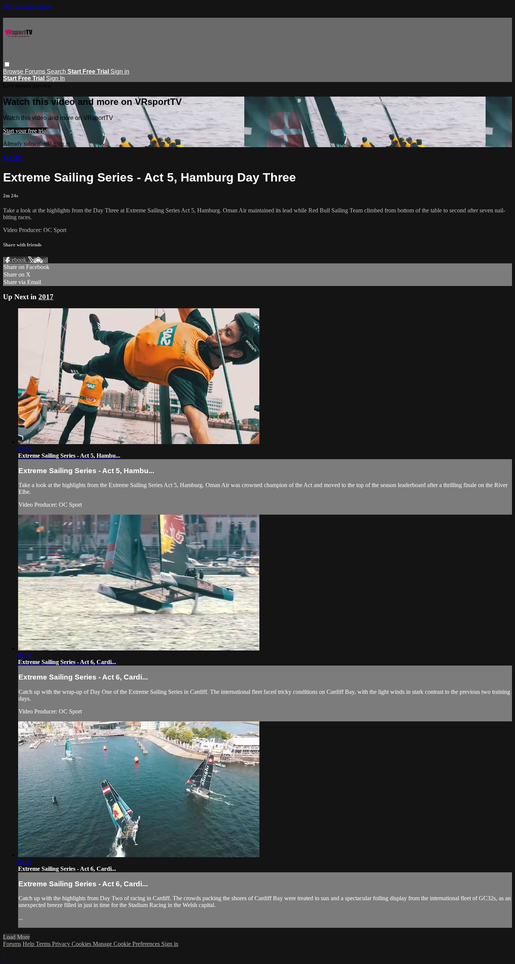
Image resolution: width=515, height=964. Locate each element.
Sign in (119, 71)
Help (29, 944)
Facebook (15, 260)
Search (57, 71)
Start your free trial (25, 131)
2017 (46, 297)
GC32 (12, 158)
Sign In (55, 78)
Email (41, 260)
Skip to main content (27, 6)
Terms (44, 944)
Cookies (82, 944)
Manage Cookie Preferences (127, 944)
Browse (14, 71)
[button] (7, 64)
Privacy (62, 944)
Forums (36, 71)
